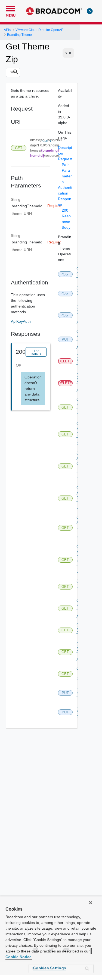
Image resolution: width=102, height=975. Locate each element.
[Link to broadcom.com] (54, 11)
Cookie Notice (18, 957)
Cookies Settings (49, 968)
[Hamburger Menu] (10, 7)
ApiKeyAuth (21, 321)
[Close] (90, 902)
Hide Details (36, 352)
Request (65, 159)
